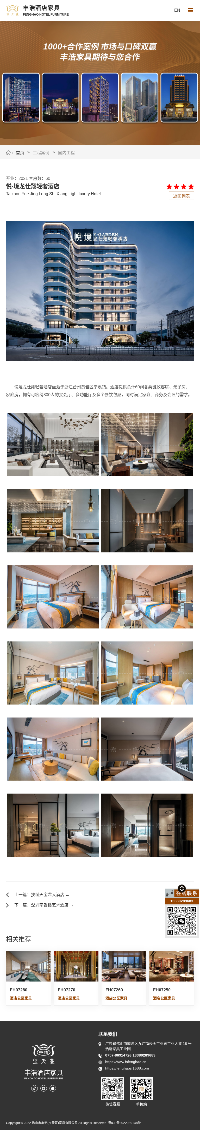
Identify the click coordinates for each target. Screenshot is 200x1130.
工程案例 (41, 153)
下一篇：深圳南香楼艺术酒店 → (44, 905)
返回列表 (181, 196)
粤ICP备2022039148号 (124, 1123)
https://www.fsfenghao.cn (125, 1062)
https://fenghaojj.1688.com (127, 1068)
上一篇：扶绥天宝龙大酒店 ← (42, 894)
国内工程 (66, 153)
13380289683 (144, 1055)
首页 (20, 153)
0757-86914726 (119, 1055)
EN (177, 10)
